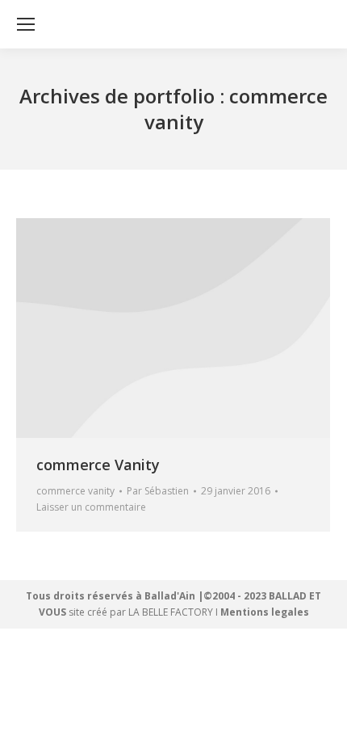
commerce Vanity (98, 464)
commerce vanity (75, 491)
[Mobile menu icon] (26, 24)
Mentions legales (264, 612)
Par (158, 491)
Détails (173, 328)
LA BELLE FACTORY (170, 612)
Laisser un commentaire (91, 507)
